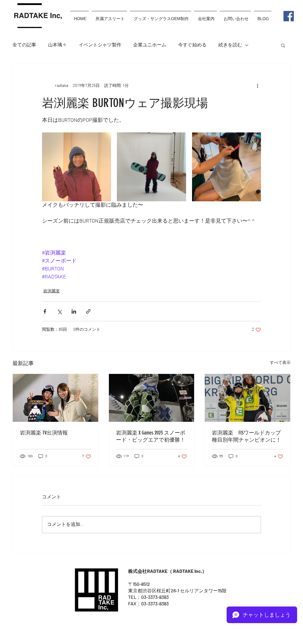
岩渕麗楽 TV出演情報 (44, 432)
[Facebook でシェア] (45, 311)
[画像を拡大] (76, 166)
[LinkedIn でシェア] (74, 311)
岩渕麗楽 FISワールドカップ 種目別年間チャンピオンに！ (246, 436)
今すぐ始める (192, 45)
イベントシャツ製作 (100, 45)
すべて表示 (280, 362)
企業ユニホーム (149, 45)
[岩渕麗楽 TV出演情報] (55, 398)
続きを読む (230, 45)
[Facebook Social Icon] (288, 16)
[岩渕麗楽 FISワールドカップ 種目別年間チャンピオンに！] (247, 398)
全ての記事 (24, 45)
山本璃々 (57, 45)
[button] (283, 45)
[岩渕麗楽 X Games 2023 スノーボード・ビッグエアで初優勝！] (151, 398)
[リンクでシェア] (88, 311)
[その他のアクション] (257, 85)
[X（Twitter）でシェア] (59, 311)
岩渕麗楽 (51, 291)
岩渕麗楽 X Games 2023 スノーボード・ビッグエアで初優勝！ (150, 436)
